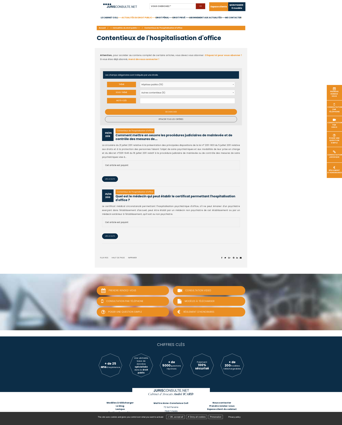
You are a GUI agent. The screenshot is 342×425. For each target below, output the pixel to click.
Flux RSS (104, 258)
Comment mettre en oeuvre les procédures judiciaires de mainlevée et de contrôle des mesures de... (174, 137)
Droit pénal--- (164, 17)
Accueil (102, 28)
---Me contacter (231, 17)
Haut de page (118, 258)
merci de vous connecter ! (143, 59)
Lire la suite (110, 179)
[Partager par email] (241, 258)
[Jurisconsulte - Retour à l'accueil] (120, 4)
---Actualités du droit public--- (137, 17)
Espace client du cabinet (222, 409)
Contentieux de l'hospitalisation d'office (163, 28)
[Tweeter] (225, 258)
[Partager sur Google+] (229, 258)
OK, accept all (176, 417)
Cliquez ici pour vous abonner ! (223, 55)
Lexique (120, 409)
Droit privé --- (181, 17)
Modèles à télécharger (120, 402)
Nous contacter (222, 402)
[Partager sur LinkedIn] (237, 258)
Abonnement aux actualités (205, 17)
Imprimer (132, 258)
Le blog (120, 405)
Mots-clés (121, 100)
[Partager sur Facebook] (222, 258)
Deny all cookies (197, 417)
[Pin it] (234, 258)
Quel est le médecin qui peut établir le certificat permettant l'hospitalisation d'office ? (175, 198)
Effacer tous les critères (171, 119)
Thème (121, 84)
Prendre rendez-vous (221, 405)
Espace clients (219, 6)
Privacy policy (234, 417)
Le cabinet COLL (109, 17)
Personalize (215, 417)
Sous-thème (121, 92)
